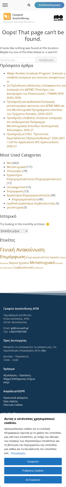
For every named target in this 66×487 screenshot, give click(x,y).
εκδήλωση (38, 268)
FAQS (6, 382)
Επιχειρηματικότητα (25, 199)
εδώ (43, 350)
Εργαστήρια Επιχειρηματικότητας (28, 195)
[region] (33, 450)
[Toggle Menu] (5, 5)
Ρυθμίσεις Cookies (33, 470)
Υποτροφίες (14, 171)
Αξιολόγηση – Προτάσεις (17, 375)
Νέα (9, 163)
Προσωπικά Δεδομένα (15, 397)
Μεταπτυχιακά (16, 167)
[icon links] (29, 5)
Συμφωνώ (33, 461)
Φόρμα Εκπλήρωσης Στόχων (19, 378)
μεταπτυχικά (15, 207)
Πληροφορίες (18, 453)
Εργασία (54, 257)
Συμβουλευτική (23, 267)
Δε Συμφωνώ (33, 479)
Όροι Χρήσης (10, 401)
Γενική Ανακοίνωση (22, 249)
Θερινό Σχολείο (19, 263)
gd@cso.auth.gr (20, 328)
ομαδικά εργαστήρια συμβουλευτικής (31, 203)
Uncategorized (16, 187)
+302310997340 (18, 331)
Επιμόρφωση (15, 191)
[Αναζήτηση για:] (18, 60)
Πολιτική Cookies (13, 404)
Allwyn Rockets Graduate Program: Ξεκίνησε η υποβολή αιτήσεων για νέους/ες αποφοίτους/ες (36, 77)
